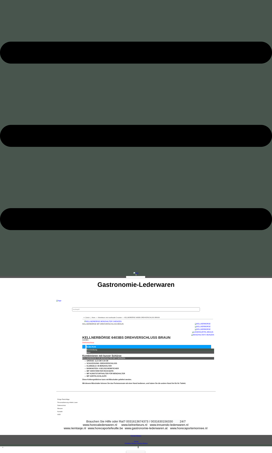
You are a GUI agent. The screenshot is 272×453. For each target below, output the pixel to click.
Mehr (88, 352)
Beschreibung (92, 350)
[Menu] (136, 271)
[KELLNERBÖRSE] (202, 323)
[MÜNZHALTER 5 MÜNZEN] (202, 334)
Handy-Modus (136, 436)
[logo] (136, 273)
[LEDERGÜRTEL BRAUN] (202, 332)
